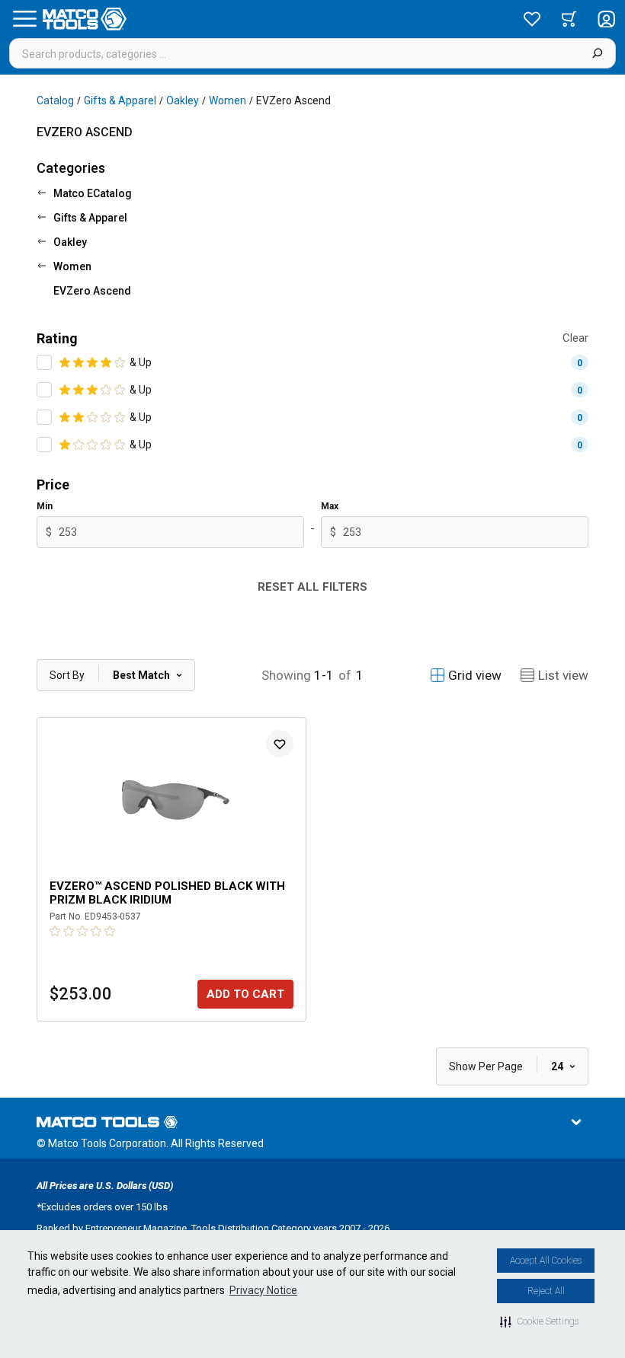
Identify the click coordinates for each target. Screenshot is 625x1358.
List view (563, 675)
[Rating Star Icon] (65, 362)
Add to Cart (245, 994)
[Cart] (569, 19)
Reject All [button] (546, 1291)
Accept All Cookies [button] (546, 1260)
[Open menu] (24, 19)
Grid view (475, 675)
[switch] (44, 362)
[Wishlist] (532, 19)
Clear (575, 338)
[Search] (597, 53)
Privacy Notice (263, 1290)
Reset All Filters (312, 587)
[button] (539, 1321)
